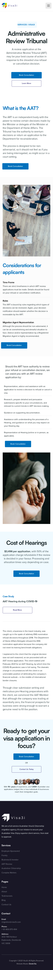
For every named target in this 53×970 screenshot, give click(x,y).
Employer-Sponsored (11, 851)
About (4, 891)
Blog (4, 900)
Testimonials (7, 895)
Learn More (26, 83)
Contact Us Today (27, 769)
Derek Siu (32, 963)
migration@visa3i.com (11, 922)
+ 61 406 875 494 (9, 929)
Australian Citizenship (11, 868)
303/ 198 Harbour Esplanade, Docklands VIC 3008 (11, 940)
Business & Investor (10, 859)
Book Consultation (26, 75)
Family (4, 855)
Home (4, 887)
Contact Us (6, 904)
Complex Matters (9, 872)
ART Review (7, 864)
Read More (17, 610)
